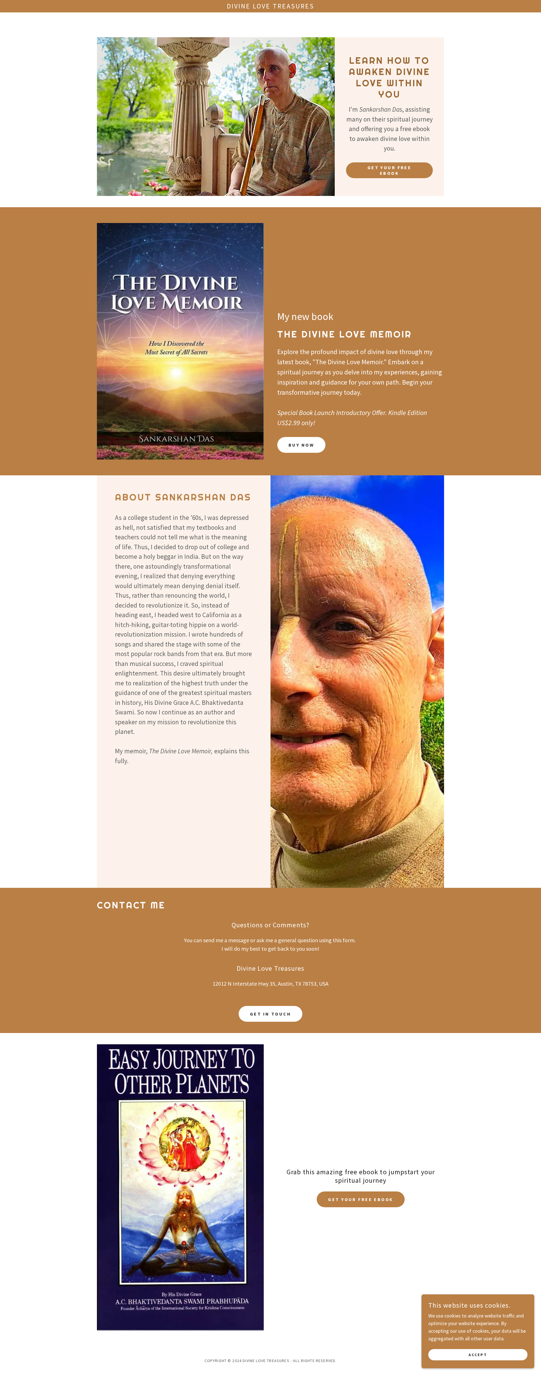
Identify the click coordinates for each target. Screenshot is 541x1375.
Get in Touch (270, 1014)
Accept (478, 1354)
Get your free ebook (389, 170)
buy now (301, 445)
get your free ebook (360, 1199)
